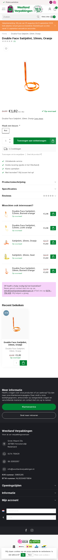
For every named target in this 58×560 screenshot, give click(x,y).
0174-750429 (13, 454)
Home (4, 34)
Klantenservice (29, 407)
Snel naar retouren (29, 415)
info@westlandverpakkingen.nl (18, 290)
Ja (23, 555)
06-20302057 (13, 461)
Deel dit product (33, 154)
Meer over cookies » (42, 555)
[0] (55, 9)
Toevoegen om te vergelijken (13, 154)
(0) (14, 41)
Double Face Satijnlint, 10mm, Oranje (26, 34)
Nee (30, 555)
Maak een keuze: (11, 125)
